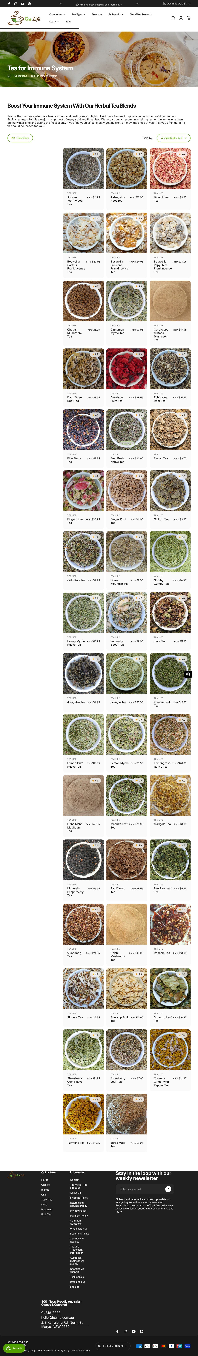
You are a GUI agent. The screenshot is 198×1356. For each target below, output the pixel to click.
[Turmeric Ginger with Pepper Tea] (170, 1049)
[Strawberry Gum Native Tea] (83, 1049)
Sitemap (75, 1286)
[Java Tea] (170, 612)
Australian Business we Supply (77, 1260)
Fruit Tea (46, 1214)
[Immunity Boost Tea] (126, 612)
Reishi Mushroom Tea (118, 956)
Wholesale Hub (79, 1228)
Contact (74, 1179)
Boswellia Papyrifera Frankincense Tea (163, 267)
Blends (45, 1189)
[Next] (137, 3)
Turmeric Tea (75, 1142)
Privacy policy (28, 1350)
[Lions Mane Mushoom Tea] (83, 795)
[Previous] (61, 3)
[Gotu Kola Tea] (83, 551)
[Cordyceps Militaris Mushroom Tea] (170, 301)
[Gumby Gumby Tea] (170, 551)
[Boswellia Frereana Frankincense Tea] (126, 233)
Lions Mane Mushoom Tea (74, 827)
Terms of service (45, 1350)
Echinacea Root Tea (160, 399)
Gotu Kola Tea (76, 580)
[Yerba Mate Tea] (126, 1114)
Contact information (80, 1350)
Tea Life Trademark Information (76, 1249)
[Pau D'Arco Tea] (126, 859)
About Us (75, 1192)
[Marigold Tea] (170, 795)
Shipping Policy (79, 1197)
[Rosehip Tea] (170, 924)
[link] (50, 1313)
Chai (44, 1194)
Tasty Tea (46, 1199)
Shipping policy (62, 1350)
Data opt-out (77, 1281)
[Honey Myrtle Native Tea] (83, 612)
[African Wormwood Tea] (83, 168)
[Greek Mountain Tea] (126, 551)
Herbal (45, 1179)
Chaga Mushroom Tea (74, 333)
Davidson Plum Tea (117, 399)
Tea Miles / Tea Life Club (78, 1186)
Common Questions (76, 1222)
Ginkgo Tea (161, 519)
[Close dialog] (115, 640)
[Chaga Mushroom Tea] (83, 301)
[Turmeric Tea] (83, 1114)
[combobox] (177, 3)
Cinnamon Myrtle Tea (117, 331)
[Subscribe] (168, 1189)
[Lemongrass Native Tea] (170, 734)
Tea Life (72, 193)
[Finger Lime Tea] (83, 490)
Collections (20, 75)
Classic (45, 1184)
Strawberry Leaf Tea (118, 1080)
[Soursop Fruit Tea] (126, 988)
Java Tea (160, 641)
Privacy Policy (78, 1210)
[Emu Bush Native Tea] (126, 429)
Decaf (44, 1204)
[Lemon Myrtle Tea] (126, 734)
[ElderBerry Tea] (83, 429)
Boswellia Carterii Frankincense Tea (76, 267)
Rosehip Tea (162, 953)
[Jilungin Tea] (126, 673)
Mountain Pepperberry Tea (75, 892)
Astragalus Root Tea (118, 199)
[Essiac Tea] (170, 429)
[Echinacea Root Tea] (170, 368)
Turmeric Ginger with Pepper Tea (161, 1082)
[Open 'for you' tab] (188, 674)
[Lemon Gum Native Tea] (83, 734)
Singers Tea (75, 1017)
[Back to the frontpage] (9, 75)
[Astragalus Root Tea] (126, 168)
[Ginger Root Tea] (126, 490)
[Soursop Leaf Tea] (170, 988)
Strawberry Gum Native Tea (74, 1082)
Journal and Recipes (77, 1240)
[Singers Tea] (83, 988)
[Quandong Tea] (83, 924)
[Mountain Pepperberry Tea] (83, 859)
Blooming (46, 1209)
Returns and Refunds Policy (78, 1204)
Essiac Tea (161, 458)
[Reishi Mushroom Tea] (126, 924)
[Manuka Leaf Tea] (126, 795)
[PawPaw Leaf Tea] (170, 859)
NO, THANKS (30, 705)
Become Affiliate (79, 1233)
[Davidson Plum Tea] (126, 368)
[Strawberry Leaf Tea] (126, 1049)
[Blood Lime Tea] (170, 168)
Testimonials (77, 1276)
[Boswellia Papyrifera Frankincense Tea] (170, 233)
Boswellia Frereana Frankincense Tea (119, 267)
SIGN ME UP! (30, 695)
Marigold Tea (162, 824)
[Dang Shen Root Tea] (83, 368)
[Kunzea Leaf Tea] (170, 673)
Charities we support (77, 1270)
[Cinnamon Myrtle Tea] (126, 301)
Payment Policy (79, 1215)
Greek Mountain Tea (119, 582)
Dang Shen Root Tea (74, 399)
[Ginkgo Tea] (170, 490)
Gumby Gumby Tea (161, 582)
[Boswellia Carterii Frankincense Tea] (83, 233)
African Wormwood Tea (75, 201)
